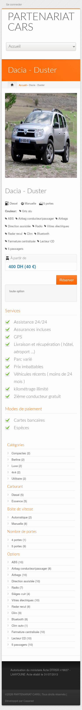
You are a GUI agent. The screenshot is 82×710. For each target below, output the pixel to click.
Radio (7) (17, 587)
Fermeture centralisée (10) (28, 632)
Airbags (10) (19, 575)
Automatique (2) (22, 517)
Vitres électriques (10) (25, 600)
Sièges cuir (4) (21, 594)
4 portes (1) (19, 540)
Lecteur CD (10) (21, 638)
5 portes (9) (19, 546)
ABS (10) (17, 562)
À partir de (18, 258)
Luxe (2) (17, 466)
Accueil (22, 85)
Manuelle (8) (19, 523)
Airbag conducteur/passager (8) (31, 568)
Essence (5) (19, 501)
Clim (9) (16, 613)
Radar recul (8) (21, 606)
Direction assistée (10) (26, 581)
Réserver (66, 279)
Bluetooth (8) (20, 619)
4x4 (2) (16, 472)
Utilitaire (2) (19, 478)
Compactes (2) (21, 453)
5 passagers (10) (22, 644)
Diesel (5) (18, 495)
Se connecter (14, 4)
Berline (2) (18, 459)
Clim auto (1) (20, 625)
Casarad (28, 701)
